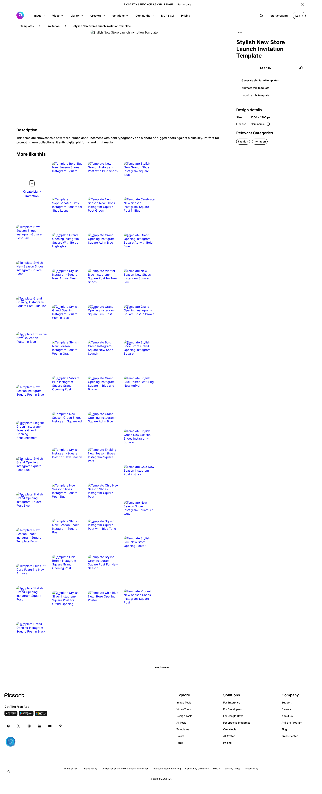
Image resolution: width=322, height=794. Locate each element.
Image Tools (183, 702)
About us (287, 715)
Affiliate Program (292, 722)
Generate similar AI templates (260, 80)
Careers (286, 709)
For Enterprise (231, 702)
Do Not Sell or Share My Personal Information (125, 768)
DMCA (216, 768)
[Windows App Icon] (41, 714)
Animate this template (255, 87)
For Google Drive (233, 715)
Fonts (179, 742)
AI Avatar (229, 736)
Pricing (227, 742)
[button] (39, 16)
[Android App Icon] (26, 714)
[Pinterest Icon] (60, 726)
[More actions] (78, 167)
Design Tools (184, 715)
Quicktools (229, 729)
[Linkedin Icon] (39, 726)
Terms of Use (71, 768)
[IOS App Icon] (11, 714)
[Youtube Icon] (50, 726)
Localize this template (255, 95)
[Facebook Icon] (8, 726)
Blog (284, 729)
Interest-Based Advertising (167, 768)
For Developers (232, 709)
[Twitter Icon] (18, 726)
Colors (180, 736)
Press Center (290, 736)
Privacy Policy (89, 768)
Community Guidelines (197, 768)
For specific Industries (236, 722)
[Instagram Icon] (29, 726)
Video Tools (183, 709)
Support (286, 702)
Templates (182, 729)
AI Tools (181, 722)
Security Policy (232, 768)
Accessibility (251, 768)
